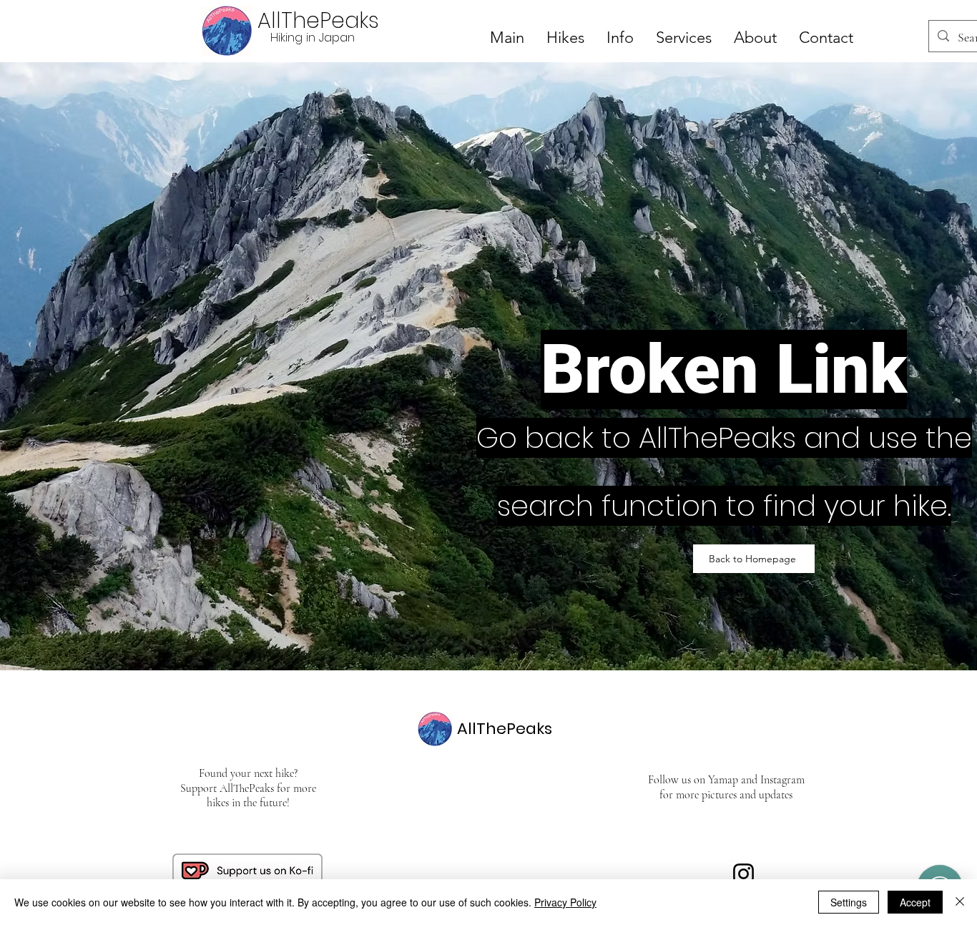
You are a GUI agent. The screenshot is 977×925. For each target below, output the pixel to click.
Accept (915, 902)
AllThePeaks (318, 20)
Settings (848, 902)
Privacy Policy (565, 902)
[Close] (959, 902)
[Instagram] (743, 874)
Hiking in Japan (312, 37)
